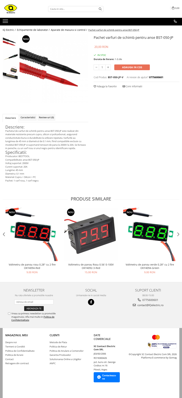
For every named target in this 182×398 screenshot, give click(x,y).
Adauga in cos (132, 67)
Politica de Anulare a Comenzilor (67, 350)
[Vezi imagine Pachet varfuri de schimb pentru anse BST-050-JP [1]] (10, 57)
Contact (9, 359)
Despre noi (11, 342)
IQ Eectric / (9, 30)
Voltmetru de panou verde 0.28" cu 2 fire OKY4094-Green (150, 266)
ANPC (53, 363)
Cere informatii (133, 86)
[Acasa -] (20, 9)
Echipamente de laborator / (33, 30)
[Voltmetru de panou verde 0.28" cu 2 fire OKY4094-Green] (149, 234)
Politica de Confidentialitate (19, 350)
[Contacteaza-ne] (175, 21)
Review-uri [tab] (46, 117)
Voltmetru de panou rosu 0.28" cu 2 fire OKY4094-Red (32, 266)
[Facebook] (91, 302)
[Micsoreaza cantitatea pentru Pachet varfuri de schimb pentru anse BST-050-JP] (96, 67)
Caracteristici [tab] (28, 117)
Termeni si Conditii (15, 346)
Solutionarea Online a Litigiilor (65, 359)
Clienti (55, 335)
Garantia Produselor (60, 355)
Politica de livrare (14, 355)
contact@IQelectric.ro (150, 305)
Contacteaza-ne (109, 377)
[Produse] (6, 22)
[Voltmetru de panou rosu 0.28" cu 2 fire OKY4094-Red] (32, 234)
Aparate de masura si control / (69, 30)
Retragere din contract (17, 363)
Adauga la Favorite (106, 86)
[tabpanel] (54, 68)
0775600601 (150, 300)
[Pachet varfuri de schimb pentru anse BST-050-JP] (54, 68)
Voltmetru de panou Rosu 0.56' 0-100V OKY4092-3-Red (91, 266)
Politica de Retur (58, 346)
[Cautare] (100, 9)
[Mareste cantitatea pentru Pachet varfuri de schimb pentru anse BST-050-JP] (108, 67)
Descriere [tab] (10, 117)
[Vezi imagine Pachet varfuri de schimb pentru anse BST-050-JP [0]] (10, 42)
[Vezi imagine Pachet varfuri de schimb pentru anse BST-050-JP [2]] (10, 72)
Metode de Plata (58, 342)
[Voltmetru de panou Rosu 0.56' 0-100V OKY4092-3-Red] (91, 234)
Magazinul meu (16, 335)
